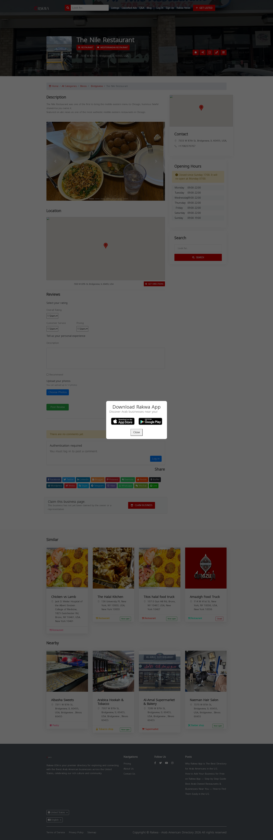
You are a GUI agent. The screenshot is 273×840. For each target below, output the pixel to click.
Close (136, 432)
